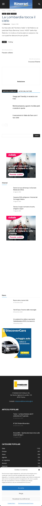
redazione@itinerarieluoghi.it (24, 401)
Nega (21, 493)
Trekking (10, 42)
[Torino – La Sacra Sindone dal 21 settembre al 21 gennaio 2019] (7, 416)
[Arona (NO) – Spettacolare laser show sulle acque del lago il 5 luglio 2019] (7, 435)
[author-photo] (21, 79)
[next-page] (6, 125)
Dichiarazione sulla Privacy (25, 503)
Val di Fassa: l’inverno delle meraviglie (24, 310)
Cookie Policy (11, 503)
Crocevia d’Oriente (34, 62)
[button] (39, 470)
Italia (14, 10)
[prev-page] (3, 125)
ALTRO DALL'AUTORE (25, 91)
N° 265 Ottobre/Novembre (21, 423)
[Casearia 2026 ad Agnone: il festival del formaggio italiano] (7, 199)
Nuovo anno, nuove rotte (20, 300)
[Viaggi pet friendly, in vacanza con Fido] (7, 98)
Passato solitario (7, 53)
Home (3, 10)
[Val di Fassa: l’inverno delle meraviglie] (7, 312)
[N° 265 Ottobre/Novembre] (7, 425)
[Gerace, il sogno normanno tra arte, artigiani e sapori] (7, 209)
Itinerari (5, 183)
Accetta (21, 488)
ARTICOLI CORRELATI (9, 91)
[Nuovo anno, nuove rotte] (7, 302)
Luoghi (9, 10)
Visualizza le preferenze (21, 499)
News (4, 295)
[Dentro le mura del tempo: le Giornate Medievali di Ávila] (7, 190)
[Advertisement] (21, 266)
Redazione (7, 24)
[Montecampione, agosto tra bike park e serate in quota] (7, 108)
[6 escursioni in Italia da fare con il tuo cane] (7, 117)
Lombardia (13, 13)
